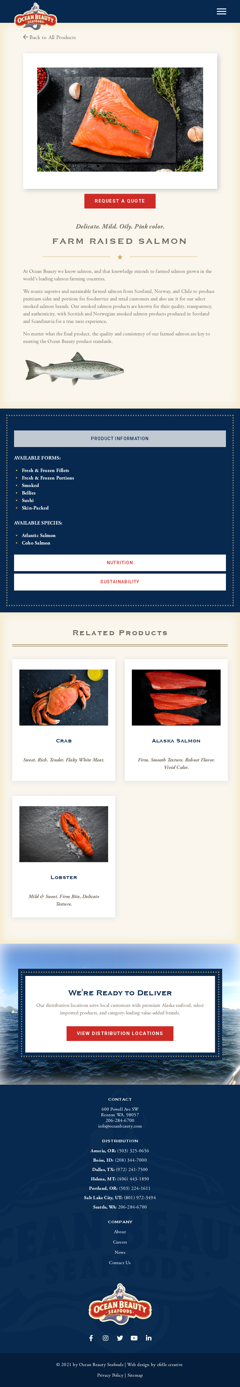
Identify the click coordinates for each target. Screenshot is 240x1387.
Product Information (120, 438)
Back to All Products (52, 37)
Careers (120, 1242)
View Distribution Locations (120, 1033)
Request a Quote (120, 201)
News (120, 1252)
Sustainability (120, 581)
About (120, 1232)
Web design (138, 1365)
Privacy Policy (110, 1375)
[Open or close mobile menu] (221, 11)
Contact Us (120, 1263)
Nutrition (120, 562)
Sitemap (135, 1375)
